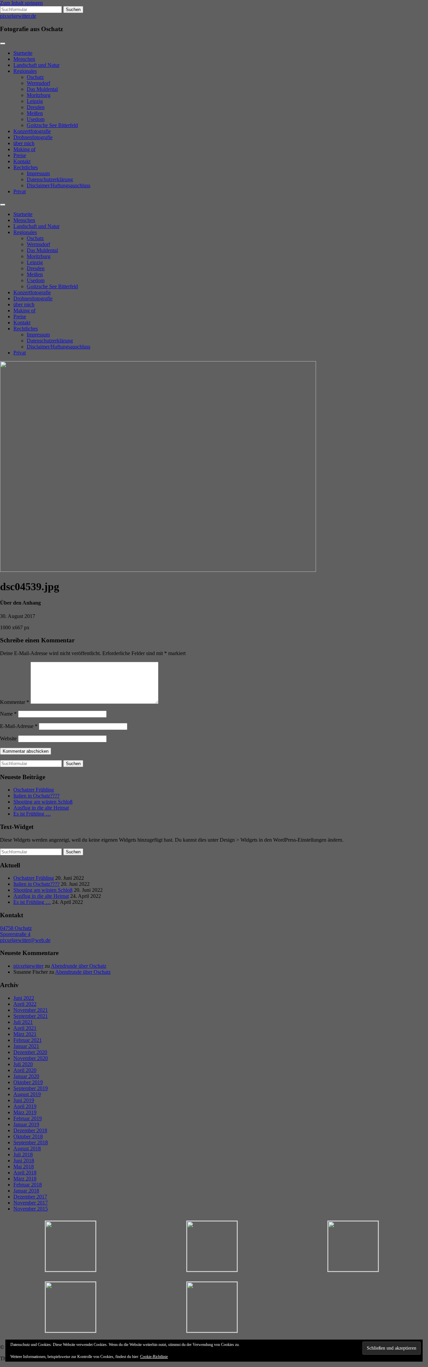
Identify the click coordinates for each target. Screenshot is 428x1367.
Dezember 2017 (30, 1196)
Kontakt (21, 161)
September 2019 (30, 1088)
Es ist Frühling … (32, 814)
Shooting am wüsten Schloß (43, 802)
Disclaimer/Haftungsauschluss (58, 185)
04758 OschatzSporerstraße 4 (16, 931)
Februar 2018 (27, 1184)
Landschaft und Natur (36, 65)
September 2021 (30, 1016)
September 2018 (30, 1142)
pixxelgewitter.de (18, 16)
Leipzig (35, 101)
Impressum (38, 173)
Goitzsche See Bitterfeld (52, 125)
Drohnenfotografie (32, 137)
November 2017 (30, 1202)
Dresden (35, 107)
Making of (24, 149)
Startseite (22, 53)
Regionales (25, 71)
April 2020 (24, 1070)
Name (8, 714)
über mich (23, 143)
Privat (19, 191)
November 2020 (30, 1058)
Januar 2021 (26, 1046)
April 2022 (24, 1004)
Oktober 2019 (28, 1082)
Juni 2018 (23, 1160)
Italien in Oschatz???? (36, 796)
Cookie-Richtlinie (154, 1356)
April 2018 (24, 1172)
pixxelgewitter (28, 966)
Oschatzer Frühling (33, 790)
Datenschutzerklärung (50, 179)
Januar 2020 (26, 1076)
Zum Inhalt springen (21, 3)
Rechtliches (25, 167)
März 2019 (24, 1112)
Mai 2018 (23, 1166)
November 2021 (30, 1010)
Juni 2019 (23, 1100)
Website (8, 738)
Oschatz (35, 77)
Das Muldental (42, 89)
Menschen (24, 59)
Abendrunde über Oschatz (78, 966)
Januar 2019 (26, 1124)
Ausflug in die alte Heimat (41, 808)
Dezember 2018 (30, 1130)
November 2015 (30, 1209)
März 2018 (24, 1178)
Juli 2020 (23, 1064)
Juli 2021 (23, 1022)
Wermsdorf (38, 83)
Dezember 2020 (30, 1052)
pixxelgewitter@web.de (25, 940)
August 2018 (27, 1148)
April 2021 (24, 1028)
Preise (19, 155)
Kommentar (14, 702)
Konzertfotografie (32, 131)
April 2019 (24, 1106)
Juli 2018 (23, 1154)
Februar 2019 (27, 1118)
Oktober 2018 (28, 1136)
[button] (70, 1247)
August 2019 (27, 1094)
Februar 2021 (27, 1040)
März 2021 (24, 1034)
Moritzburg (38, 95)
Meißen (35, 113)
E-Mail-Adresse (18, 726)
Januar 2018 (26, 1190)
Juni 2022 (23, 998)
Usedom (35, 119)
